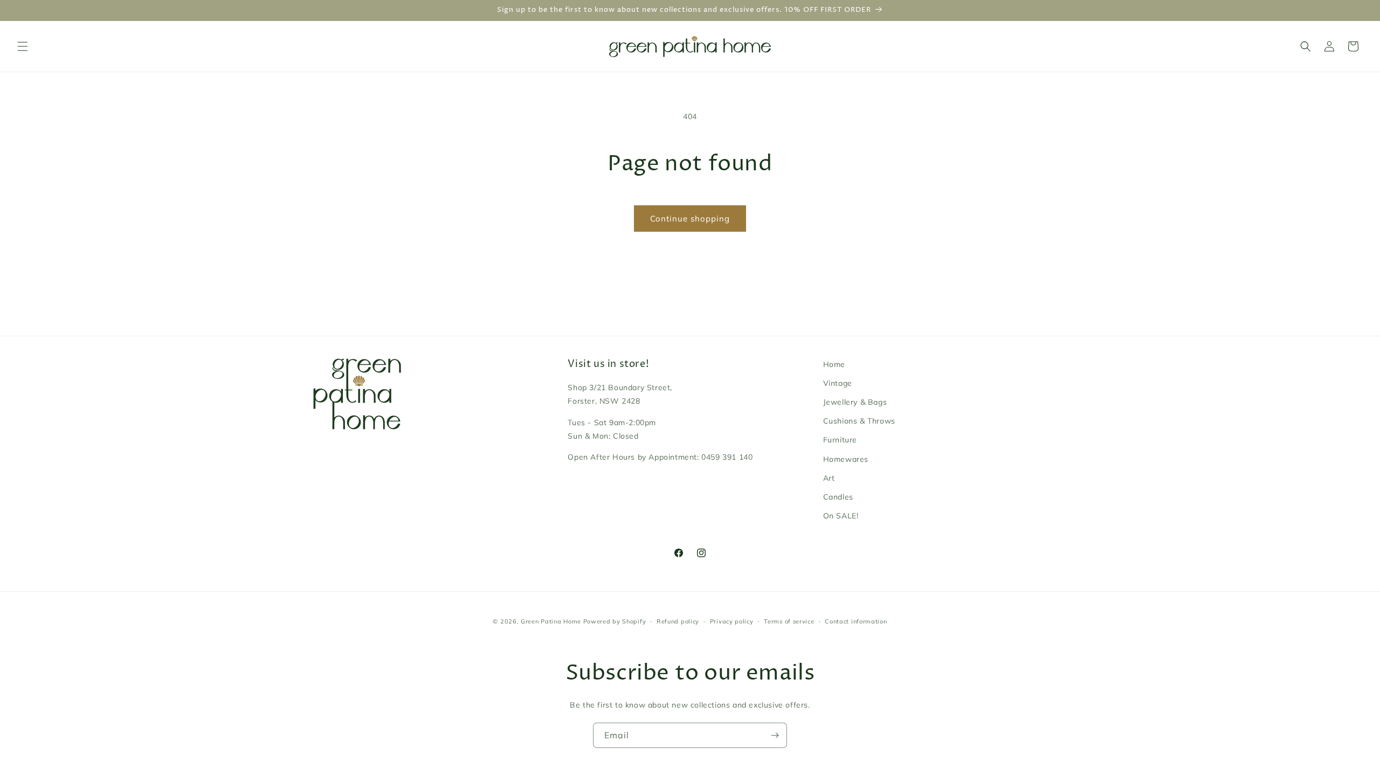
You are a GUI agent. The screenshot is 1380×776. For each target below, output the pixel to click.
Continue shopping (690, 218)
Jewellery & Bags (855, 402)
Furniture (840, 440)
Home (834, 364)
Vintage (837, 383)
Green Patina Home (551, 621)
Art (829, 478)
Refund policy (678, 621)
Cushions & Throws (859, 421)
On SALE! (841, 516)
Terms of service (789, 621)
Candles (838, 497)
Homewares (845, 459)
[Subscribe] (774, 735)
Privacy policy (732, 621)
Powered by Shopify (614, 621)
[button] (22, 46)
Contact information (856, 621)
